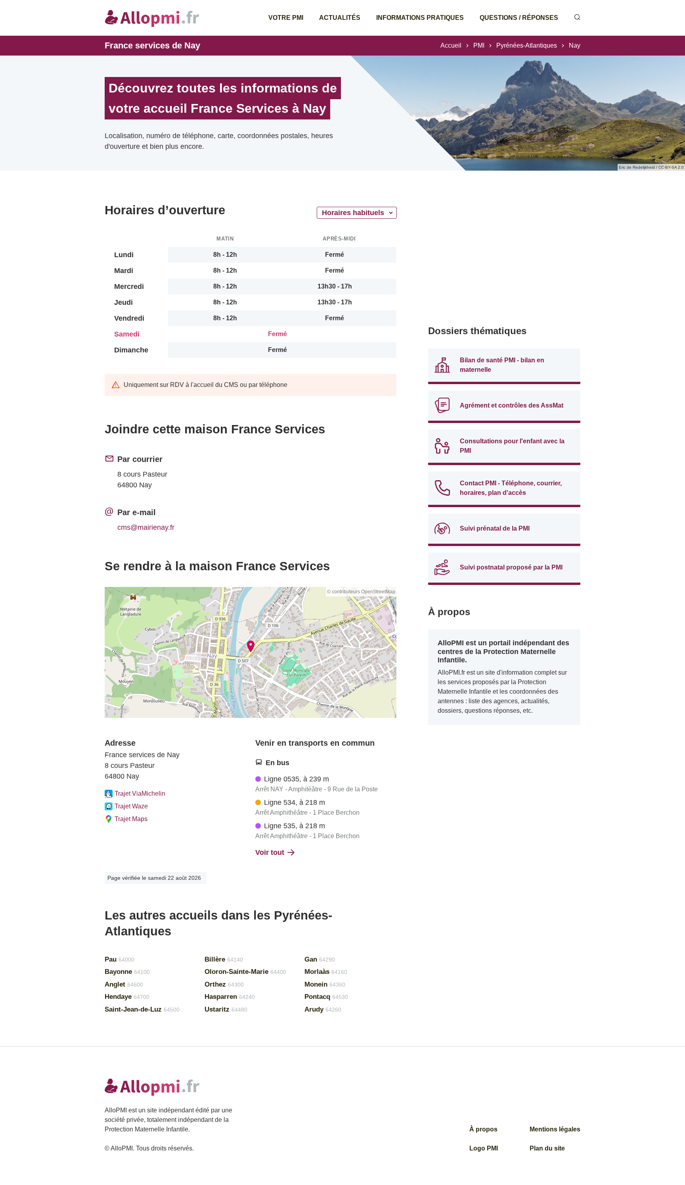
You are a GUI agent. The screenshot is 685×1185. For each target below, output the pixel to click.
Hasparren (230, 996)
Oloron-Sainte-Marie (245, 971)
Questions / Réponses (519, 17)
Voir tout (269, 852)
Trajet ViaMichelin (140, 793)
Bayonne (127, 971)
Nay (574, 45)
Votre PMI (285, 17)
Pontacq (326, 996)
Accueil (450, 45)
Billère (224, 959)
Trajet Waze (131, 806)
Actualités (339, 17)
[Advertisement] (504, 258)
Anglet (124, 984)
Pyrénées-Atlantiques (526, 45)
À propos (483, 1129)
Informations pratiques (420, 17)
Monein (324, 984)
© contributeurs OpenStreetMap (361, 591)
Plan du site (547, 1148)
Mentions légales (555, 1129)
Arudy (322, 1009)
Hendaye (127, 996)
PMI (478, 45)
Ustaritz (226, 1009)
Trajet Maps (131, 819)
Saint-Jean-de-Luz (142, 1009)
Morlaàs (325, 971)
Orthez (224, 984)
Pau (119, 959)
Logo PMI (483, 1148)
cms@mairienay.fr (145, 527)
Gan (319, 959)
